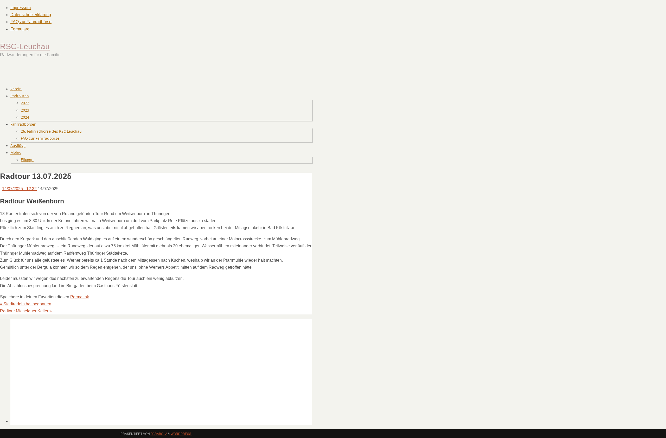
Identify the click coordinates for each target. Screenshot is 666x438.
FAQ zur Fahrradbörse (31, 22)
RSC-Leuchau (25, 46)
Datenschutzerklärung (30, 14)
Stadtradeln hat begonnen (25, 304)
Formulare (19, 29)
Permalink (79, 297)
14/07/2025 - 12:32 (19, 188)
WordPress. (181, 434)
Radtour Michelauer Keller (26, 311)
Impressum (20, 7)
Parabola (159, 434)
